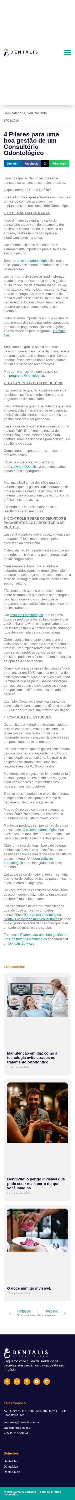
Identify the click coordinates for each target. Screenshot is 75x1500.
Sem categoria (14, 113)
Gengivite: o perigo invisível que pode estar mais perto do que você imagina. (36, 1183)
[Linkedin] (46, 1381)
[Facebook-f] (7, 1381)
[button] (12, 163)
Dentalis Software (21, 943)
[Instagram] (17, 1381)
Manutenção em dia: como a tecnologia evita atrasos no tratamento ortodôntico (32, 1057)
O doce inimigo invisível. (29, 1288)
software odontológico (33, 261)
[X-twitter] (27, 1381)
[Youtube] (36, 1381)
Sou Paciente (37, 113)
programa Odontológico (26, 375)
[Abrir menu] (67, 52)
